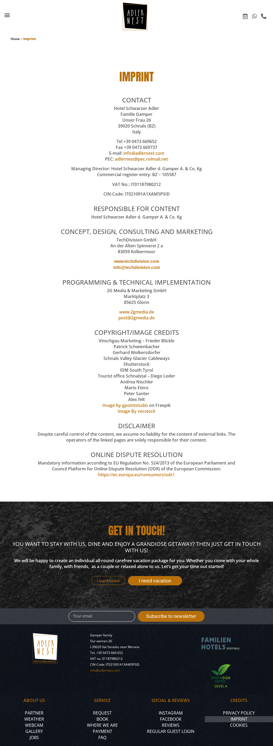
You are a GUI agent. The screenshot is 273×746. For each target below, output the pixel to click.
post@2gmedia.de (136, 318)
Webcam (34, 725)
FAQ (102, 737)
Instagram (171, 713)
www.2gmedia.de (136, 312)
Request (102, 713)
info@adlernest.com (143, 153)
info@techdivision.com (136, 267)
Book (102, 719)
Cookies (239, 725)
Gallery (34, 731)
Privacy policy (239, 713)
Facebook (171, 719)
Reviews (170, 725)
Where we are (102, 725)
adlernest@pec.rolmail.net (141, 159)
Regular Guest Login (170, 731)
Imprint (239, 719)
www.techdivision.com (136, 261)
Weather (34, 719)
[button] (7, 15)
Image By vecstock (136, 411)
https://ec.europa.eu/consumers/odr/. (136, 475)
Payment (102, 731)
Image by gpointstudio (125, 405)
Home (15, 39)
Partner (34, 713)
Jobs (34, 737)
